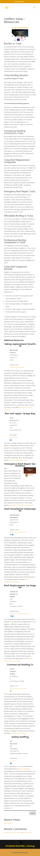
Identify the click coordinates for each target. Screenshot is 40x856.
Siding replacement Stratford (20, 344)
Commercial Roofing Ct (20, 664)
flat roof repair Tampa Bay (20, 413)
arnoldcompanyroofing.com (18, 688)
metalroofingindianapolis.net (18, 532)
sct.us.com (13, 761)
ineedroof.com (14, 437)
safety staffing (23, 769)
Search (32, 813)
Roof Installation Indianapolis (20, 509)
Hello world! (8, 823)
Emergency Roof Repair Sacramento (20, 464)
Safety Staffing (20, 736)
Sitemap (31, 846)
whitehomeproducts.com (17, 367)
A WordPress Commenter (12, 833)
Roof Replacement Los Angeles (20, 586)
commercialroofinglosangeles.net (19, 614)
